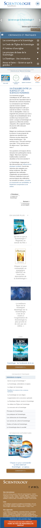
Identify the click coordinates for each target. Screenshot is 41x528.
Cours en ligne (6, 506)
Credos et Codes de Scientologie (17, 424)
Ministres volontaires (16, 505)
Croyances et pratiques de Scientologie (21, 503)
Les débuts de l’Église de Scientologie (18, 404)
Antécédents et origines (14, 377)
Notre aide (5, 83)
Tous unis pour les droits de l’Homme (25, 517)
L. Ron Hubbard (7, 503)
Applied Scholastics (26, 82)
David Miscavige (12, 513)
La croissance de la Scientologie (16, 407)
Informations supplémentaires (18, 506)
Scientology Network (24, 511)
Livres (34, 505)
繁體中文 (27, 495)
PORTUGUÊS (32, 498)
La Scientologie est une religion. (16, 395)
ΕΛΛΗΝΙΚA (20, 498)
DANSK (34, 494)
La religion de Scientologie (15, 387)
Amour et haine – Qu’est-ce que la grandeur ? (17, 63)
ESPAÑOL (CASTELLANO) (9, 498)
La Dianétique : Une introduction (16, 58)
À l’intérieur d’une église (13, 48)
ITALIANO (26, 498)
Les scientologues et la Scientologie (18, 40)
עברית (11, 495)
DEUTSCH (6, 497)
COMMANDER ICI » (20, 367)
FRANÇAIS (6, 495)
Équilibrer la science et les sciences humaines (17, 390)
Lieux (32, 506)
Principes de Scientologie (15, 411)
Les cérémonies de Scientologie (17, 417)
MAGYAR (11, 497)
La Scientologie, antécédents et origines (19, 384)
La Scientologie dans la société (16, 427)
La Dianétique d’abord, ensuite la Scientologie (20, 401)
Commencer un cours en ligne (24, 513)
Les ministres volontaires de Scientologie (18, 513)
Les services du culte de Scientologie (18, 421)
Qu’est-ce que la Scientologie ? (16, 381)
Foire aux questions (27, 505)
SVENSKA (22, 497)
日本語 (16, 495)
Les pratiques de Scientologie (16, 414)
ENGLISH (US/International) (10, 494)
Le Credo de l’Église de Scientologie (18, 44)
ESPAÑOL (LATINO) (31, 497)
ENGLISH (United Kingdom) (24, 494)
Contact (28, 506)
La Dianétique (15, 511)
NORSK (17, 497)
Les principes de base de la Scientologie (14, 53)
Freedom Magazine (15, 515)
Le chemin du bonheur (16, 83)
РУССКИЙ (21, 495)
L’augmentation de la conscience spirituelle (19, 398)
